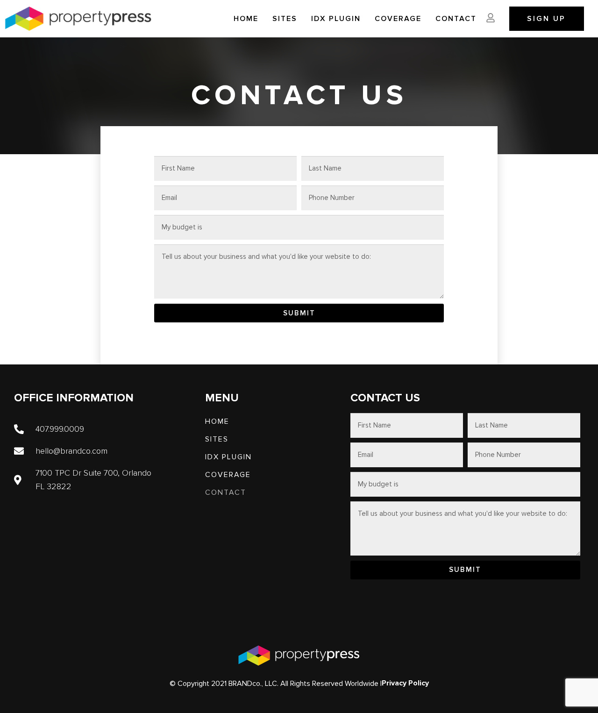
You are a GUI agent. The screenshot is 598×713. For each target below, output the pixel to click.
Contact (456, 18)
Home (246, 18)
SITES (284, 18)
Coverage (398, 18)
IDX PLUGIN (336, 18)
